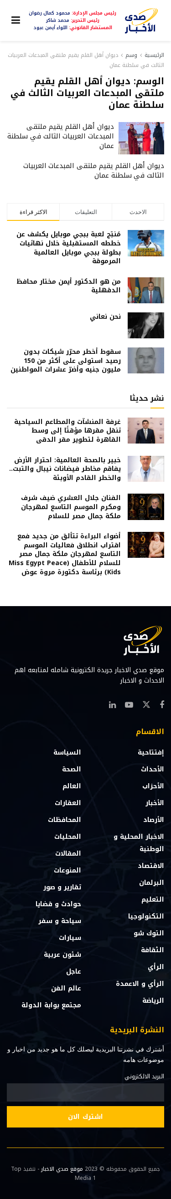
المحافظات (64, 820)
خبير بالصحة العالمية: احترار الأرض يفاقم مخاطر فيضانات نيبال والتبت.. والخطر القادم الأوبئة (65, 469)
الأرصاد (153, 820)
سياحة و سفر (59, 921)
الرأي (156, 967)
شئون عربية (62, 955)
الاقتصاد (151, 866)
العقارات (68, 803)
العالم (71, 786)
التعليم (152, 899)
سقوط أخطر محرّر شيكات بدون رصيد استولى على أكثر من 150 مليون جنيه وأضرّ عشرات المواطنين (65, 361)
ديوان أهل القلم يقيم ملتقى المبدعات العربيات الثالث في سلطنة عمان (60, 136)
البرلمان (151, 883)
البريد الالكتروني (144, 1076)
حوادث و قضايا (58, 904)
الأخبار (154, 803)
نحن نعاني (105, 317)
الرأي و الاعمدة (140, 984)
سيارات (70, 938)
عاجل (73, 971)
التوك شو (149, 933)
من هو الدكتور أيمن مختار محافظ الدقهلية (68, 286)
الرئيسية (154, 55)
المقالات (68, 853)
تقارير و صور (62, 887)
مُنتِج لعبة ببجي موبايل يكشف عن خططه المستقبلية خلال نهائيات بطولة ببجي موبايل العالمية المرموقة (68, 247)
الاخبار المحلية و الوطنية (139, 843)
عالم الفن (66, 988)
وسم (131, 55)
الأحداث (152, 769)
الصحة (71, 769)
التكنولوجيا (146, 916)
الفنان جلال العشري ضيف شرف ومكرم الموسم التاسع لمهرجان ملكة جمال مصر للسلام (71, 507)
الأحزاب (153, 786)
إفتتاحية (151, 752)
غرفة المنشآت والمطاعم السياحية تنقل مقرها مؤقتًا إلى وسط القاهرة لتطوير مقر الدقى (67, 431)
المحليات (67, 837)
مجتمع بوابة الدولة (51, 1005)
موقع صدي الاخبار (62, 1169)
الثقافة (152, 950)
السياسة (67, 752)
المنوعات (67, 870)
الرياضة (153, 1001)
